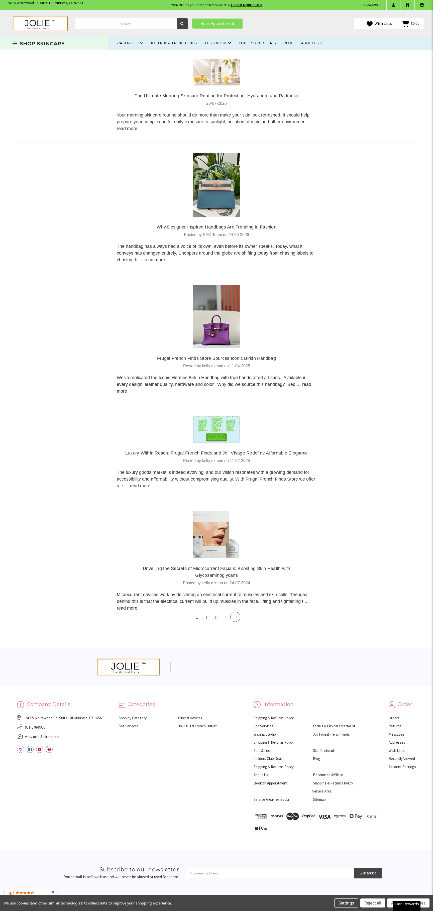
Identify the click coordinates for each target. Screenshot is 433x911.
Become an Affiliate (328, 774)
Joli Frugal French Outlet (197, 726)
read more (127, 128)
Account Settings (402, 766)
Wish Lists (383, 23)
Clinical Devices (190, 718)
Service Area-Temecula (271, 799)
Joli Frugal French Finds (173, 43)
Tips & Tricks (216, 43)
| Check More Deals (246, 5)
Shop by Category (133, 718)
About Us (310, 43)
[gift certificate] (407, 5)
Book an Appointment (271, 783)
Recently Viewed (402, 758)
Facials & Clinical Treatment (334, 726)
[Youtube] (39, 749)
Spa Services (128, 43)
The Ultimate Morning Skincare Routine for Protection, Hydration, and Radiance (216, 95)
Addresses (397, 742)
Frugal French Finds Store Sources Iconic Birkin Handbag (216, 358)
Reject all (372, 903)
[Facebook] (30, 749)
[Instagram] (20, 749)
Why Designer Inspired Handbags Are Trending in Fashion (216, 227)
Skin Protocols (324, 750)
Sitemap (319, 799)
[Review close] (53, 892)
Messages (396, 734)
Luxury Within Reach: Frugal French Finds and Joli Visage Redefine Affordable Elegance (216, 453)
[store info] (421, 5)
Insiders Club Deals (257, 43)
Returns (395, 726)
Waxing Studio (265, 734)
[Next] (235, 617)
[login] (393, 5)
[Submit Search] (182, 24)
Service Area (322, 791)
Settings (346, 903)
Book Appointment (217, 23)
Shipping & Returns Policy (274, 718)
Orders (394, 718)
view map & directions (42, 736)
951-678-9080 (371, 5)
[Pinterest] (49, 749)
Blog (288, 43)
